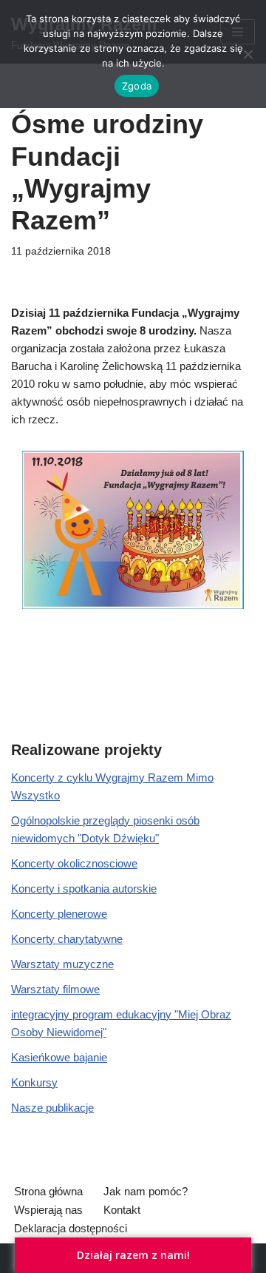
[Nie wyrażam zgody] (247, 54)
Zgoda (136, 86)
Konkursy (34, 1082)
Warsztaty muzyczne (62, 964)
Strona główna (48, 1191)
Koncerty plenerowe (59, 913)
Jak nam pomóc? (145, 1191)
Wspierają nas (48, 1209)
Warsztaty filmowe (55, 989)
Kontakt (121, 1209)
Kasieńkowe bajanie (59, 1057)
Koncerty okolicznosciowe (74, 863)
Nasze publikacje (52, 1107)
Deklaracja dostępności (70, 1228)
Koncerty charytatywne (67, 939)
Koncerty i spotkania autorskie (84, 888)
